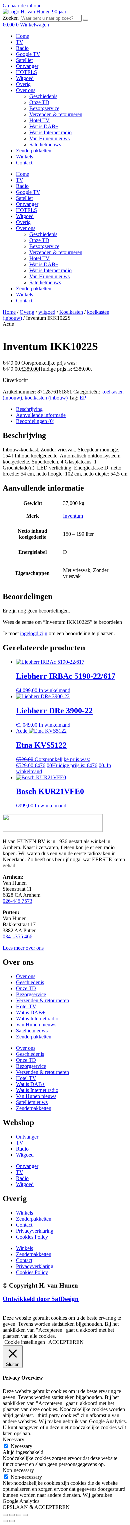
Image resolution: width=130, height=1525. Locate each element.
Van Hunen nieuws (49, 138)
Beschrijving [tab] (29, 409)
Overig (23, 84)
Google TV (28, 54)
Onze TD (39, 102)
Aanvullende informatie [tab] (41, 415)
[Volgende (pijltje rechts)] (12, 1521)
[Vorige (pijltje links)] (5, 1521)
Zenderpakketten (33, 150)
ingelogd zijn (33, 633)
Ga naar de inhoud (22, 5)
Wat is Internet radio (50, 132)
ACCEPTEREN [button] (66, 1342)
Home (22, 36)
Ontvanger (27, 66)
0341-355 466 (17, 936)
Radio (22, 48)
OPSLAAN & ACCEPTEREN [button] (36, 1507)
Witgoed (25, 78)
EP (83, 398)
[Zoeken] (85, 20)
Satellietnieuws (45, 144)
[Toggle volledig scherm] (12, 1515)
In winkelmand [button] (54, 690)
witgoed (46, 312)
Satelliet (24, 60)
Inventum (73, 516)
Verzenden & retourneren (55, 114)
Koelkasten (71, 312)
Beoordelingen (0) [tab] (35, 421)
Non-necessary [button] (18, 1470)
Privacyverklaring (34, 1231)
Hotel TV (39, 120)
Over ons (25, 90)
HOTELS (26, 72)
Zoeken (11, 18)
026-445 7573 (17, 901)
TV (19, 42)
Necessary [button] (13, 1439)
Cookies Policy (32, 1237)
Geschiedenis (43, 96)
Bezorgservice (44, 108)
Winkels (24, 156)
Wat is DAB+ (43, 126)
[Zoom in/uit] (5, 1515)
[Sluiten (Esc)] (25, 1515)
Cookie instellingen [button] (24, 1342)
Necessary (21, 1446)
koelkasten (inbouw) (46, 398)
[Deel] (18, 1515)
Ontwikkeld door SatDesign (41, 1298)
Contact (24, 162)
